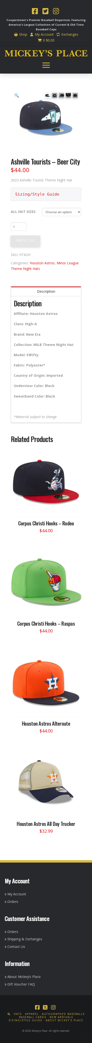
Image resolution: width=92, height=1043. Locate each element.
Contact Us (16, 946)
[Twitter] (45, 12)
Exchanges (69, 34)
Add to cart (25, 240)
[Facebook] (35, 12)
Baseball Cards (32, 1017)
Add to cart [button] (48, 809)
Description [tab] (46, 291)
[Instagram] (56, 12)
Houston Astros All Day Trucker (46, 823)
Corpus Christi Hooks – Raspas (46, 623)
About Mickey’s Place (24, 976)
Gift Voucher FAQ (21, 984)
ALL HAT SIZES (23, 211)
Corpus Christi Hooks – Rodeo (46, 523)
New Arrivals (61, 1017)
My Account (44, 34)
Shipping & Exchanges (24, 939)
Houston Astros (42, 263)
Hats (18, 1014)
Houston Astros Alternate (46, 723)
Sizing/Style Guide (37, 194)
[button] (46, 65)
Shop (22, 34)
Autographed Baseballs (63, 1014)
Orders (12, 901)
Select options (47, 508)
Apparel (32, 1014)
